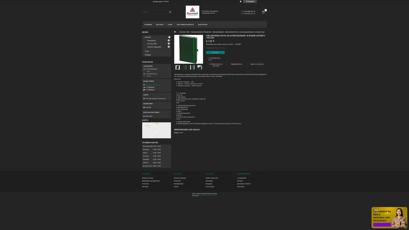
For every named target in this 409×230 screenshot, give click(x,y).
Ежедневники (218, 32)
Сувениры (209, 181)
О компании (241, 178)
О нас (170, 24)
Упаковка (177, 181)
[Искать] (170, 12)
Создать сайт (157, 1)
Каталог (159, 24)
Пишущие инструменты (151, 181)
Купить (216, 52)
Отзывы (148, 55)
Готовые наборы (180, 178)
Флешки (145, 187)
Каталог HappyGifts (154, 47)
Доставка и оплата (185, 24)
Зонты (176, 187)
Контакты (202, 24)
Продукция (152, 40)
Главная (148, 24)
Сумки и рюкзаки (212, 178)
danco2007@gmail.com (152, 85)
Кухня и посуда (147, 178)
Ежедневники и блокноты (201, 32)
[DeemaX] (192, 12)
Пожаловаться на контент (208, 195)
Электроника (178, 184)
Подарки (209, 184)
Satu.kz (215, 194)
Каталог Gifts (185, 32)
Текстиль (145, 184)
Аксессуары (210, 187)
